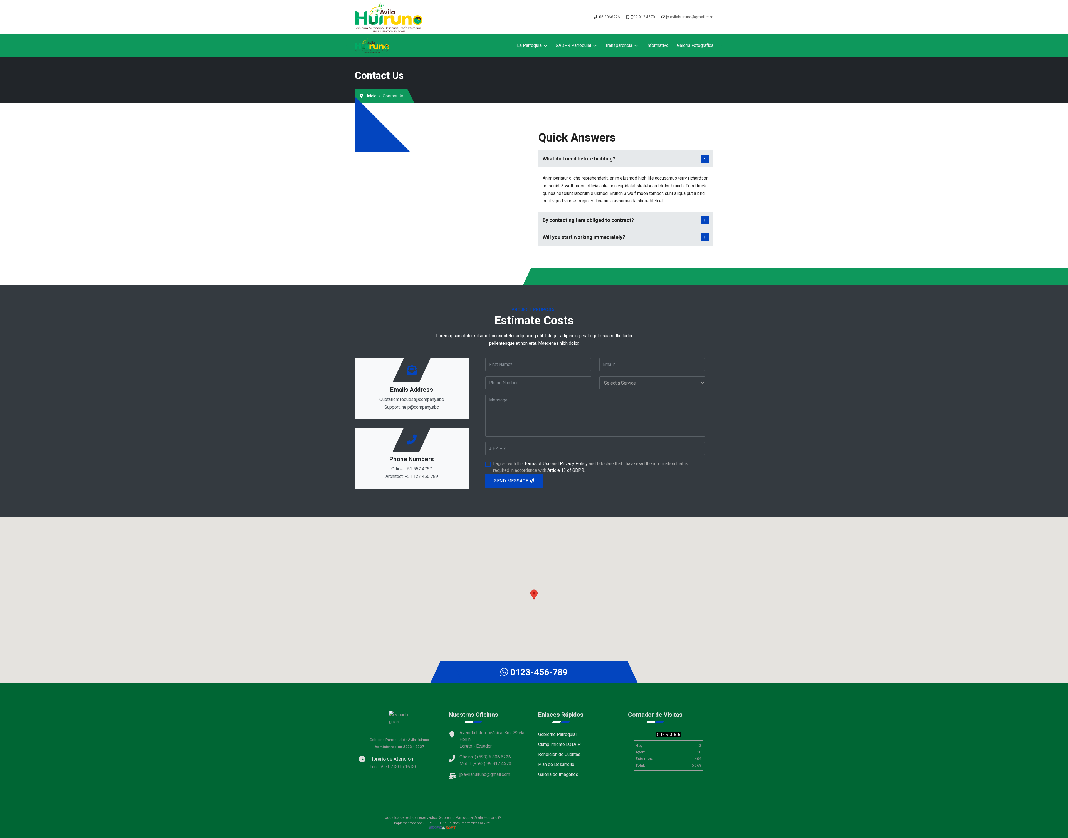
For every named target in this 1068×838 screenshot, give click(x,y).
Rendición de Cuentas (559, 754)
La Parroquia (529, 45)
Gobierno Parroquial (557, 734)
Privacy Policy (574, 463)
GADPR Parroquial (573, 45)
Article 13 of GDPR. (566, 470)
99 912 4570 (644, 17)
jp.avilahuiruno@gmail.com (689, 17)
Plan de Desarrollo (556, 764)
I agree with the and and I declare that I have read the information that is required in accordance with (590, 467)
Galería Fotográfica (695, 45)
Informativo (657, 45)
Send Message (512, 481)
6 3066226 (610, 17)
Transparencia (618, 45)
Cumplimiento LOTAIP (559, 744)
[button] (534, 594)
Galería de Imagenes (558, 774)
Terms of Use (537, 463)
